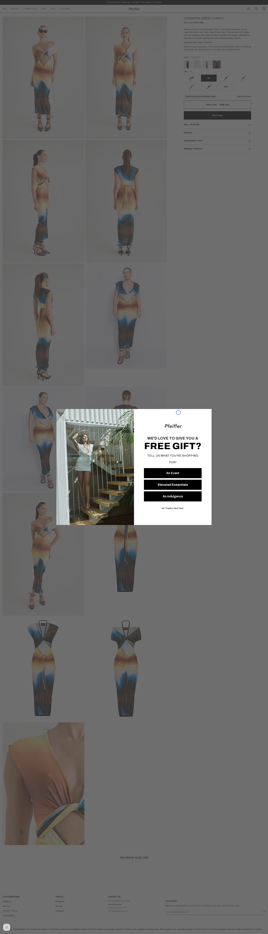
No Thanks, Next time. (173, 508)
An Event (172, 473)
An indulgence (173, 496)
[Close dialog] (178, 412)
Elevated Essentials (173, 484)
